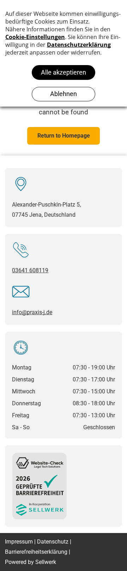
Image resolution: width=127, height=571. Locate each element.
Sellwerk (45, 562)
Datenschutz (52, 541)
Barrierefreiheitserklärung (36, 551)
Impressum (19, 541)
